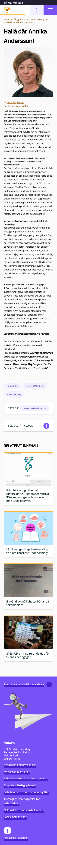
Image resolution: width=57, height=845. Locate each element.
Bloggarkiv (19, 19)
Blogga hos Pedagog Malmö (20, 785)
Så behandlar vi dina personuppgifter (26, 792)
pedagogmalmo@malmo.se (20, 764)
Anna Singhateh (15, 102)
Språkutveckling (14, 394)
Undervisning (37, 19)
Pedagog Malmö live (35, 386)
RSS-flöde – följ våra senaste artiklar (26, 778)
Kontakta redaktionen (17, 771)
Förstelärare (12, 386)
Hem (6, 19)
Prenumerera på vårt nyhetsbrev (24, 684)
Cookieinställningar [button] (15, 816)
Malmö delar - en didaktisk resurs (24, 810)
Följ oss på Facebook (16, 837)
